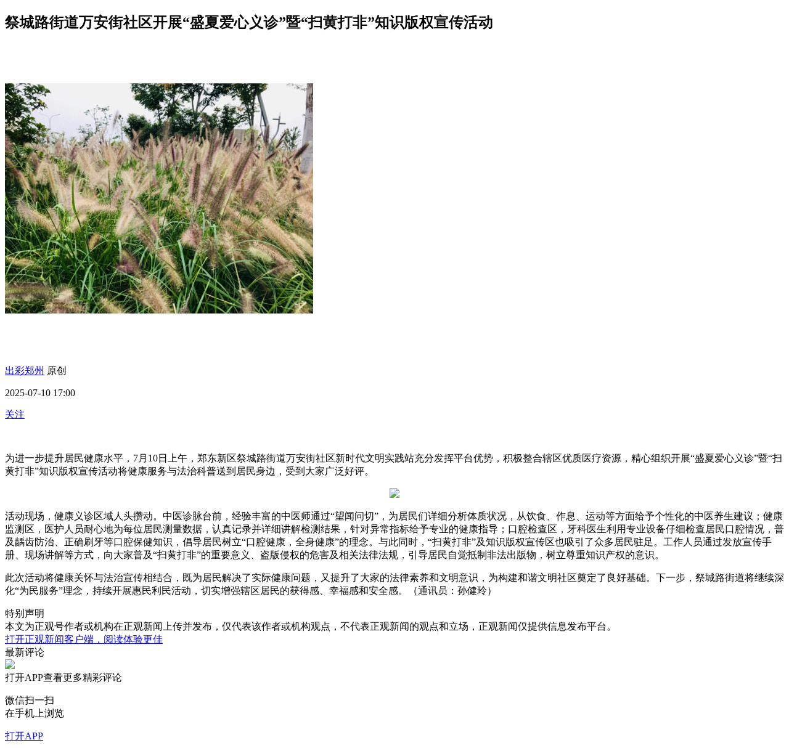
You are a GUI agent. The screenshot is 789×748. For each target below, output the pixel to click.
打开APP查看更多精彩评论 (63, 677)
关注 (15, 414)
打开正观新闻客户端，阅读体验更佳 (84, 639)
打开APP (24, 736)
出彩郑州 (24, 370)
